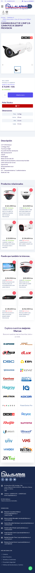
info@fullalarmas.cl (12, 495)
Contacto (5, 554)
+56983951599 (11, 1)
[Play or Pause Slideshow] (2, 64)
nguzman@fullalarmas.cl (24, 542)
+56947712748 (8, 515)
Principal (3, 17)
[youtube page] (14, 479)
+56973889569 (8, 544)
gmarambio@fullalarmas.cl (27, 523)
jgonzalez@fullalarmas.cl (24, 532)
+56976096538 (8, 520)
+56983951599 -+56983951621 (17, 493)
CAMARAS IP (10, 17)
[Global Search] (30, 6)
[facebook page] (2, 479)
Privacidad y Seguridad (9, 562)
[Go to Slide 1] (17, 69)
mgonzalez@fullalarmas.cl (24, 537)
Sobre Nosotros (7, 557)
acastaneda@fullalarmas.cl (11, 513)
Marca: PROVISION (8, 84)
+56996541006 (8, 524)
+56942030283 (8, 529)
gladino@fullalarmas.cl (22, 527)
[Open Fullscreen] (32, 64)
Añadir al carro (20, 95)
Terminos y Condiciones (9, 559)
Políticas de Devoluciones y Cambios (13, 565)
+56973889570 (8, 534)
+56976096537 (8, 539)
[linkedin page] (6, 479)
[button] (6, 12)
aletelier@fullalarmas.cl (24, 518)
